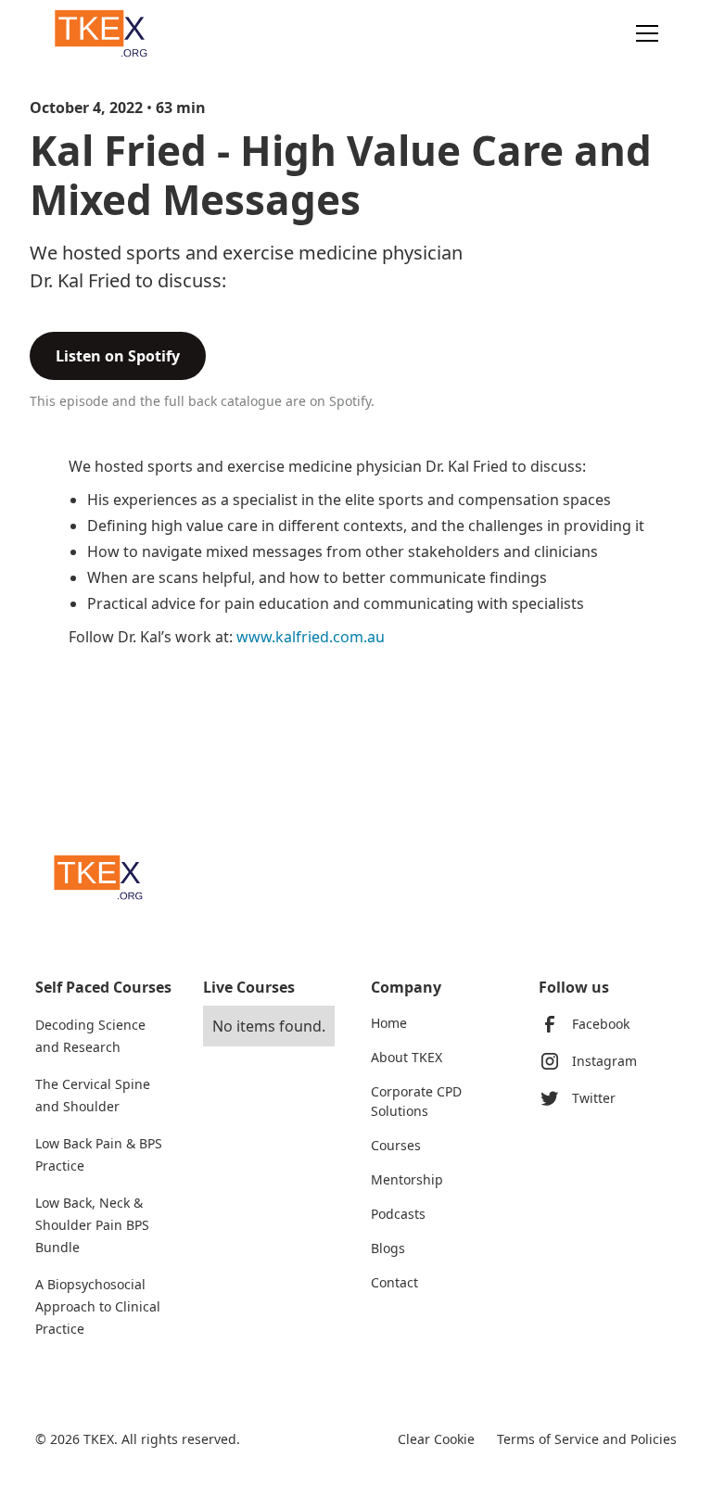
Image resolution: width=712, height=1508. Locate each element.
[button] (643, 33)
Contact (394, 1282)
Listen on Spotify (118, 356)
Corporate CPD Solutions (416, 1101)
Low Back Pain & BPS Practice (98, 1154)
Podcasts (398, 1214)
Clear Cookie (436, 1439)
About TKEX (406, 1057)
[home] (104, 33)
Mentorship (407, 1179)
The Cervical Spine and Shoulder (92, 1095)
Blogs (388, 1248)
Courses (396, 1145)
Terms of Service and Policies (587, 1439)
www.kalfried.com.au (310, 637)
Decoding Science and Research (90, 1036)
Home (389, 1023)
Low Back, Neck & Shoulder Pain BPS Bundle (92, 1225)
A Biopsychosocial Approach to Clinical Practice (97, 1306)
